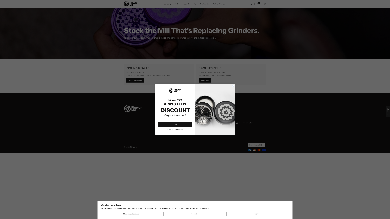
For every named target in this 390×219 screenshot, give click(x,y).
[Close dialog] (233, 85)
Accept (194, 214)
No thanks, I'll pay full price (175, 129)
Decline (257, 214)
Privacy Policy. (203, 208)
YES (175, 124)
